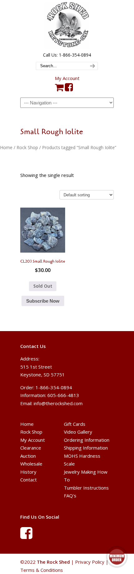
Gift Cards (74, 424)
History (28, 472)
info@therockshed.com (58, 403)
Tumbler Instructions (86, 488)
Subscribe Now (43, 301)
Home (6, 147)
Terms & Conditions (41, 570)
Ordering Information (86, 440)
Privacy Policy (89, 562)
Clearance (30, 448)
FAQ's (70, 495)
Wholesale (31, 464)
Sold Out (42, 286)
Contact (28, 479)
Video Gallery (78, 432)
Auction (28, 456)
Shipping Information (86, 448)
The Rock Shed (67, 25)
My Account (67, 78)
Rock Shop (27, 147)
